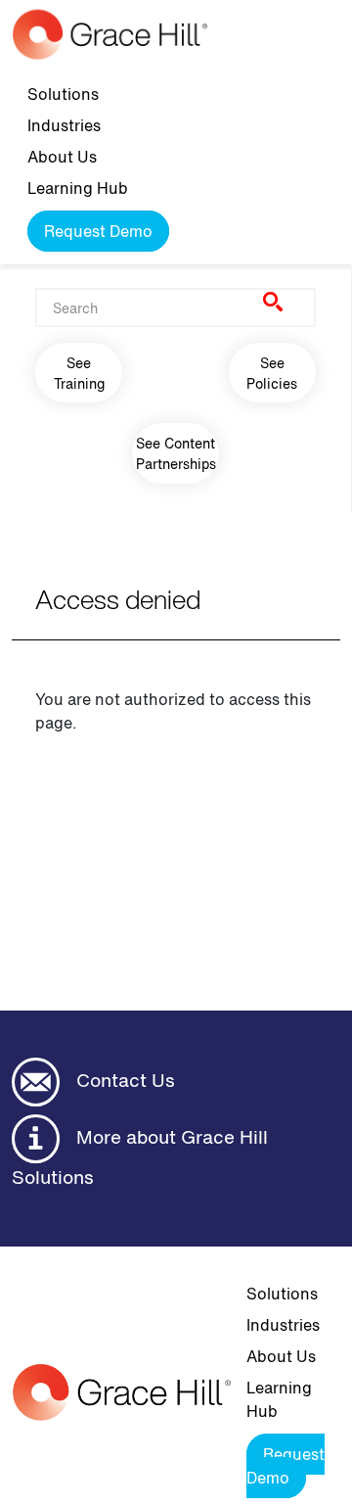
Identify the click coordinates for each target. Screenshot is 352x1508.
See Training (79, 373)
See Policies (271, 373)
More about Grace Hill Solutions (140, 1157)
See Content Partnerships (176, 453)
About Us (62, 156)
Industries (64, 125)
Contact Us (123, 1080)
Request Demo (98, 231)
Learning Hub (77, 188)
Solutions (63, 94)
